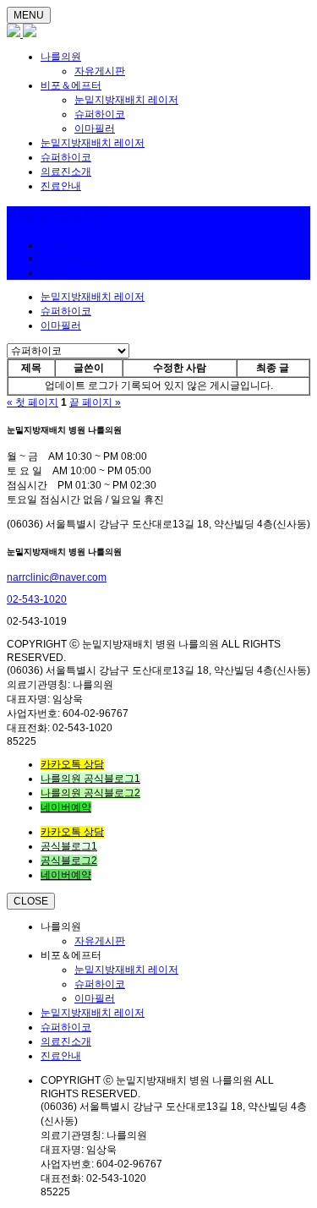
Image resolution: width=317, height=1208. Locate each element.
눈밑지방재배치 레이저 (126, 100)
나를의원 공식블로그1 (90, 778)
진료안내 (61, 186)
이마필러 (94, 128)
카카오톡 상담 (72, 764)
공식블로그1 (69, 846)
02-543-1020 (37, 599)
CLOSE (31, 901)
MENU (29, 15)
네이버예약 (66, 807)
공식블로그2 (69, 860)
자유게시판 (99, 71)
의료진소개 (66, 172)
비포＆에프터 (71, 85)
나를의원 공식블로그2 (90, 793)
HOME (56, 245)
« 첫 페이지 (32, 402)
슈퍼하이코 (99, 114)
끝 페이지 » (95, 402)
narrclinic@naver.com (57, 577)
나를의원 (61, 57)
